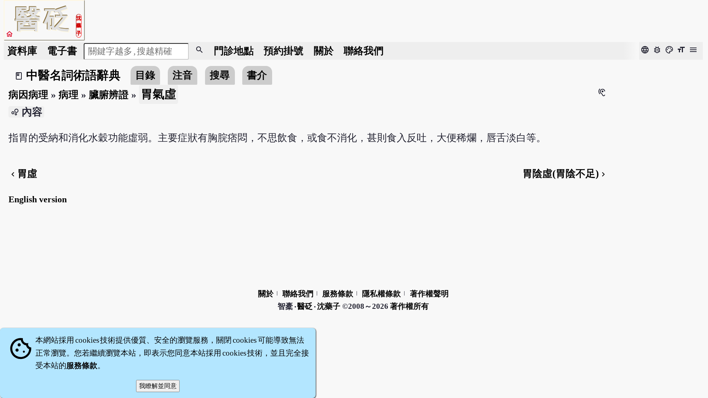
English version (37, 199)
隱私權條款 (381, 293)
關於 (324, 50)
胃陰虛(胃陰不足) (565, 173)
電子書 (62, 50)
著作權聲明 (429, 293)
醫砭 (305, 306)
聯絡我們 (364, 50)
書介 (257, 75)
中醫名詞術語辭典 (73, 75)
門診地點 (234, 50)
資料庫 (22, 50)
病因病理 (28, 94)
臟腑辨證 (109, 94)
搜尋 (220, 75)
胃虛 (22, 173)
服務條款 (337, 293)
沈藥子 (328, 306)
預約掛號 (283, 50)
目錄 (145, 75)
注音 (182, 75)
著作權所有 (409, 306)
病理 (69, 94)
